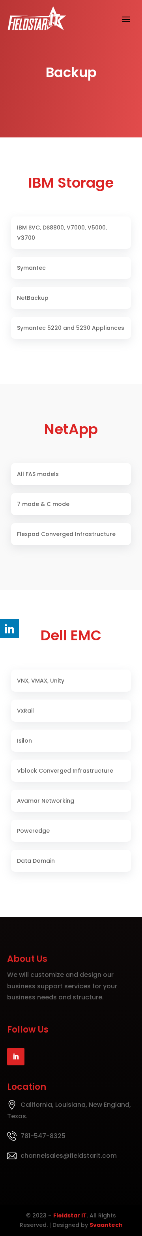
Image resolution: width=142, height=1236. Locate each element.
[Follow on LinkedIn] (15, 1056)
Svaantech (106, 1225)
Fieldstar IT (70, 1215)
